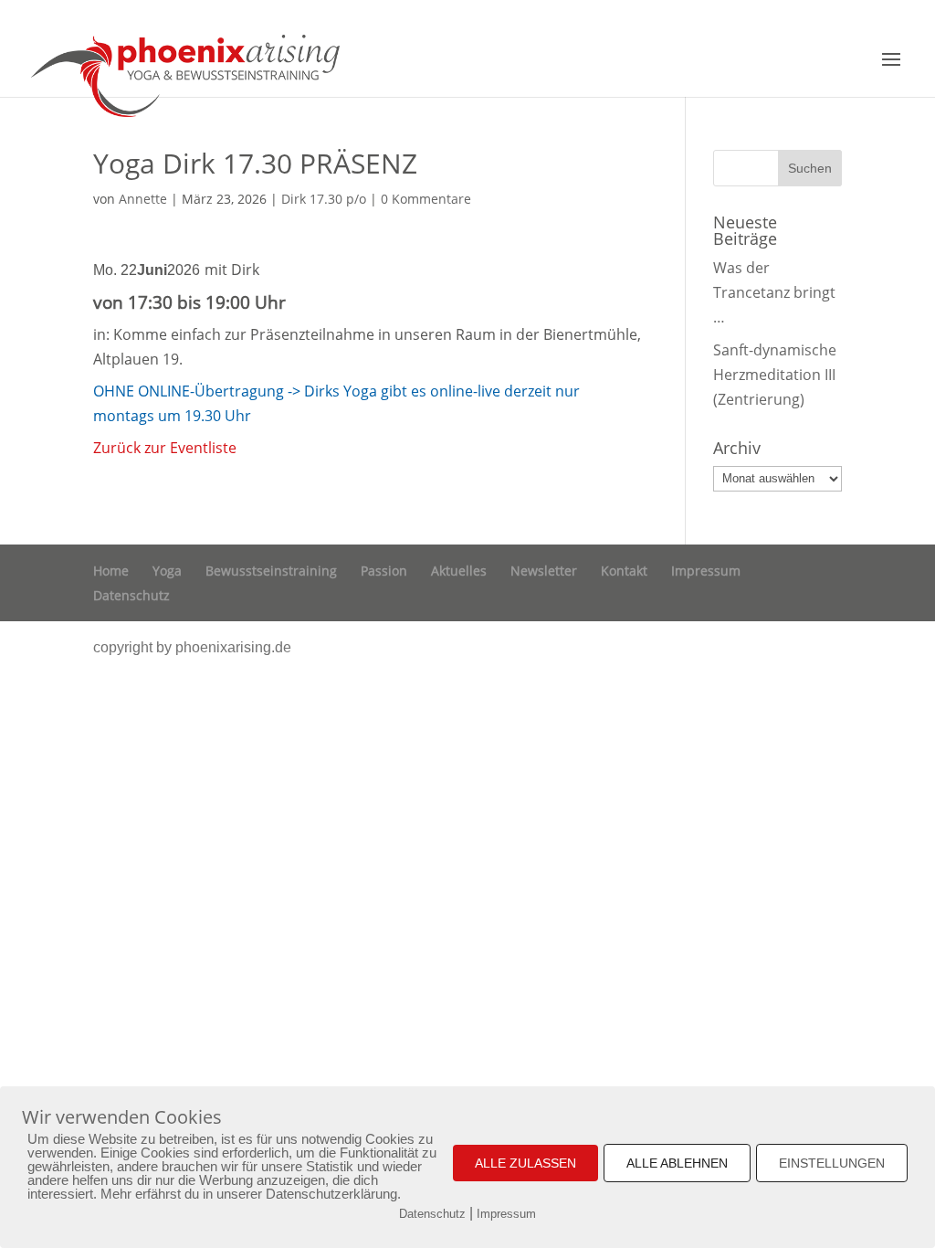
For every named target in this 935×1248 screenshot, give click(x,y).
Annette (143, 198)
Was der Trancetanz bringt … (774, 292)
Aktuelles (459, 570)
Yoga (167, 570)
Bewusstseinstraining (271, 570)
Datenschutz (131, 595)
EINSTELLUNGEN (832, 1163)
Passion (384, 570)
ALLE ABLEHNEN (677, 1163)
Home (111, 570)
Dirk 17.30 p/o (323, 198)
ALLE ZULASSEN (525, 1163)
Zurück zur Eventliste (164, 448)
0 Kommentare (426, 198)
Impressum (706, 570)
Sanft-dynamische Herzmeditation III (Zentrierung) (774, 374)
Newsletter (543, 570)
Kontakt (624, 570)
